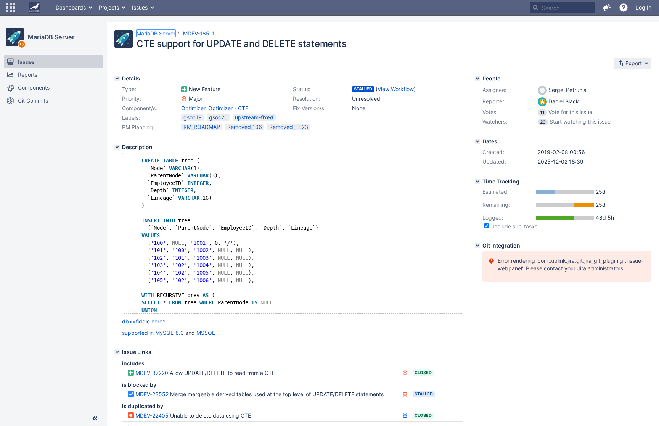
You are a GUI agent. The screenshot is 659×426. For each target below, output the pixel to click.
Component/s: (139, 108)
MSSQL (205, 333)
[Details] (117, 78)
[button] (11, 7)
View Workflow (396, 89)
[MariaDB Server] (15, 37)
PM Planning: (138, 127)
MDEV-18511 (199, 33)
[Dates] (477, 141)
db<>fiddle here (142, 321)
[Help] (623, 7)
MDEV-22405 (152, 415)
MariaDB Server (51, 37)
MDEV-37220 (151, 373)
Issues (140, 7)
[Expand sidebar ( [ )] (95, 418)
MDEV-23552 (152, 394)
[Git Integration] (477, 245)
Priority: (131, 98)
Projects (109, 7)
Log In (643, 7)
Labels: (131, 117)
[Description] (117, 147)
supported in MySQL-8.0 (153, 333)
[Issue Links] (117, 352)
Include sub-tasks (515, 226)
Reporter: (494, 101)
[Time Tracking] (477, 181)
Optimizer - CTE (228, 108)
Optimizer (193, 108)
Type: (129, 89)
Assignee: (494, 90)
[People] (477, 78)
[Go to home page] (34, 7)
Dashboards (71, 7)
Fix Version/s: (309, 108)
